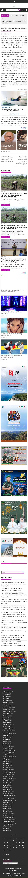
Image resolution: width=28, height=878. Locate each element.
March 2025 (6, 722)
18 (13, 845)
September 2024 (7, 734)
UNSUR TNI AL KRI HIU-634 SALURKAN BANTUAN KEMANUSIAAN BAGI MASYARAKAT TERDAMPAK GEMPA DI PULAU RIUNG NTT (13, 614)
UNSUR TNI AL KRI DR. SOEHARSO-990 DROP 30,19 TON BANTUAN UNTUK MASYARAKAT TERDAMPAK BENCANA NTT (13, 607)
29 (4, 850)
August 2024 (6, 735)
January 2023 (6, 771)
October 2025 (6, 709)
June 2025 (5, 717)
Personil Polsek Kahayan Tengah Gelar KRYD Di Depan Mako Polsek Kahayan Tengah (7, 158)
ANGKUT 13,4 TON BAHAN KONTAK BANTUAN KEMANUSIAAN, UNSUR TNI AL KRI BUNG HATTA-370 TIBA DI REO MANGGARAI (13, 629)
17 (10, 845)
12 (16, 842)
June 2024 (5, 739)
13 (20, 842)
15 (4, 845)
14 (23, 842)
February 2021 (7, 813)
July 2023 (5, 760)
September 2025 (7, 711)
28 (23, 847)
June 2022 (5, 784)
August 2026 (6, 691)
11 (13, 842)
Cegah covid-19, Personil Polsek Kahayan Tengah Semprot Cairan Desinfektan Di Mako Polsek (21, 160)
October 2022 (6, 776)
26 (16, 847)
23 (7, 847)
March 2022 (6, 789)
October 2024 (6, 732)
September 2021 (7, 800)
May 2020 (5, 830)
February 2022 (7, 791)
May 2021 (5, 808)
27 (20, 847)
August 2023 (6, 758)
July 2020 (5, 826)
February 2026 (7, 702)
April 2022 (5, 787)
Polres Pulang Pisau (6, 151)
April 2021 (5, 810)
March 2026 (6, 700)
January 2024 (6, 748)
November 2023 (7, 752)
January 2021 (6, 815)
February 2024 (7, 747)
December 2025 (7, 706)
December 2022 (7, 773)
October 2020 (6, 821)
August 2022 (6, 780)
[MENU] (26, 10)
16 (7, 845)
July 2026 (5, 693)
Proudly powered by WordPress (11, 873)
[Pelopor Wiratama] (2, 10)
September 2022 (7, 778)
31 (10, 850)
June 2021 (5, 806)
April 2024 (5, 743)
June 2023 (5, 761)
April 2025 (5, 720)
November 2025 (7, 707)
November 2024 (7, 730)
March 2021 (6, 812)
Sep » (7, 854)
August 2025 (6, 713)
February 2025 (7, 724)
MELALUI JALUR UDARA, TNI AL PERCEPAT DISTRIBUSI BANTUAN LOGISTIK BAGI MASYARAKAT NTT (12, 637)
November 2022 (7, 774)
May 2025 (5, 719)
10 (10, 842)
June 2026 (5, 694)
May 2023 (5, 763)
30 (7, 850)
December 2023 (7, 750)
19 (16, 845)
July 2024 (5, 737)
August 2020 (6, 825)
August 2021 (6, 802)
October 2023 (6, 754)
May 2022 (5, 786)
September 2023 (7, 756)
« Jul (4, 854)
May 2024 (5, 741)
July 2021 (5, 804)
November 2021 (7, 797)
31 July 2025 (5, 191)
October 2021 (6, 799)
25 (13, 847)
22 (4, 847)
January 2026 (6, 704)
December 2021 (7, 795)
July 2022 (5, 782)
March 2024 (6, 745)
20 (20, 845)
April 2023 (5, 765)
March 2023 (6, 767)
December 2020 (7, 817)
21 (23, 845)
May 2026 (5, 696)
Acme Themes (18, 875)
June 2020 (5, 828)
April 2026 (5, 698)
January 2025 (6, 726)
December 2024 (7, 728)
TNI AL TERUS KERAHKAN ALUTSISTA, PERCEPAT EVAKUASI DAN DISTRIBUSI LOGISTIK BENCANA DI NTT (11, 643)
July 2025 (5, 715)
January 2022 (6, 793)
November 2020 (7, 819)
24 (10, 847)
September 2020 (7, 823)
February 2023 (7, 769)
